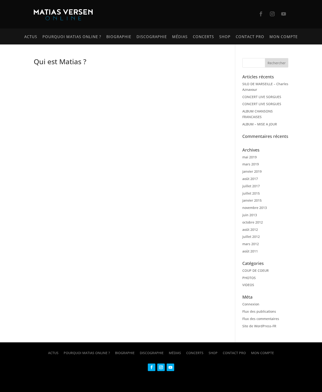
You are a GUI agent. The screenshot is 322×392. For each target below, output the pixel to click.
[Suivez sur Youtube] (283, 14)
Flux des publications (259, 311)
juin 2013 (249, 215)
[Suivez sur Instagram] (272, 14)
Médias (180, 37)
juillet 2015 (251, 193)
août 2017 (250, 178)
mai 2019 (249, 157)
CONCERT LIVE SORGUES (261, 97)
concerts (203, 37)
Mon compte (283, 37)
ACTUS (30, 37)
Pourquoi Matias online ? (71, 37)
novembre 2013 (254, 207)
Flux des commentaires (260, 318)
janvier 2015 (252, 200)
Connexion (250, 304)
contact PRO (250, 37)
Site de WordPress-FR (259, 326)
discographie (151, 37)
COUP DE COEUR (255, 270)
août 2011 (250, 251)
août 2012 (250, 229)
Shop (225, 37)
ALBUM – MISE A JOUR (259, 124)
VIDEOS (248, 285)
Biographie (118, 37)
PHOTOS (249, 278)
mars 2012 (250, 244)
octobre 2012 (252, 222)
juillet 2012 (251, 236)
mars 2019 (250, 164)
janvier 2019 (252, 171)
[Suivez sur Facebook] (261, 14)
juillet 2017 (251, 186)
